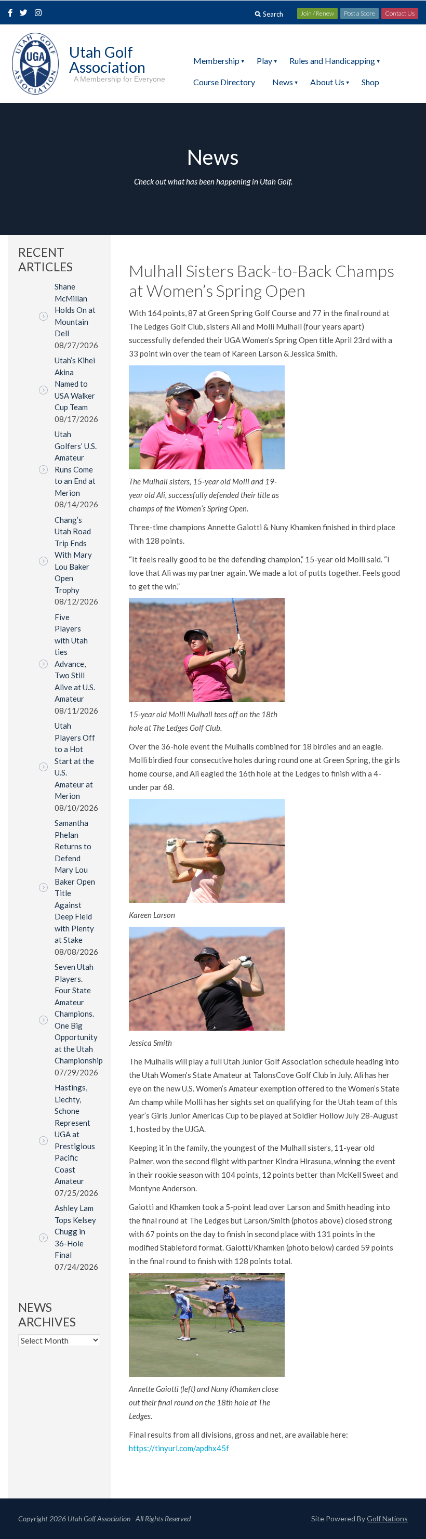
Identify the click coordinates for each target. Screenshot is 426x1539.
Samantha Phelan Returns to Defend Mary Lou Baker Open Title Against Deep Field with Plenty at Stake (75, 881)
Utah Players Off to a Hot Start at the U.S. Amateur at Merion (75, 760)
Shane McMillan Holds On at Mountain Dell (75, 310)
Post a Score (359, 13)
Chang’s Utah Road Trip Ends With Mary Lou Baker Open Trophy (73, 555)
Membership (216, 60)
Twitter (26, 13)
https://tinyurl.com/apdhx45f (179, 1448)
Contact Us (400, 13)
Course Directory (224, 82)
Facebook (11, 13)
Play (264, 60)
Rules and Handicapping (332, 60)
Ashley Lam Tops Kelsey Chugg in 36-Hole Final (75, 1231)
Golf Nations (387, 1518)
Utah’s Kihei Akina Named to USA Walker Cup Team (75, 384)
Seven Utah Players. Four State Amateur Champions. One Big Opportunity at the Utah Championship (79, 1013)
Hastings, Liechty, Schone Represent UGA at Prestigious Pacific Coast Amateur (75, 1134)
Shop (370, 82)
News (282, 82)
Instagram (40, 13)
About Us (327, 82)
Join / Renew (317, 13)
